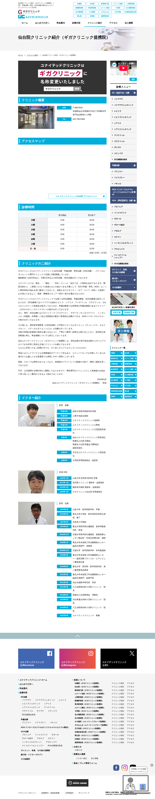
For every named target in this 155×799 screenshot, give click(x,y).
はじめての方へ (26, 684)
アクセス (130, 683)
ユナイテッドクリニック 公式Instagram (73, 663)
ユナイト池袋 (118, 4)
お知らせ (78, 750)
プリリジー (118, 171)
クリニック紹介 (32, 55)
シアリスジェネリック (123, 129)
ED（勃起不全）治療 (120, 93)
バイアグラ (118, 99)
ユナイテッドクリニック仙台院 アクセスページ (76, 196)
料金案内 (23, 688)
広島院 (92, 16)
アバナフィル (119, 135)
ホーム (20, 55)
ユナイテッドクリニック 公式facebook (32, 663)
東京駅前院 (92, 8)
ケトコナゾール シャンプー (120, 256)
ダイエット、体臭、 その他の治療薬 (120, 270)
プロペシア (118, 207)
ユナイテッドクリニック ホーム (33, 680)
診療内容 (23, 693)
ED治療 (24, 697)
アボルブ (117, 231)
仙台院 (92, 4)
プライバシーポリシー (27, 793)
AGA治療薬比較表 (121, 264)
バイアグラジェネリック (123, 105)
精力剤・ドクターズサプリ (32, 755)
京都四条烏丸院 (130, 12)
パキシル (117, 184)
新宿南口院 (105, 4)
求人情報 (94, 758)
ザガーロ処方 (119, 225)
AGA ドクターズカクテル (122, 191)
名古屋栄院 (79, 12)
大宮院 (118, 8)
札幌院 (79, 4)
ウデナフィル (119, 141)
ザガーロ (117, 219)
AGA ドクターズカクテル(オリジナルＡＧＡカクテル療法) (44, 727)
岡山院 (79, 16)
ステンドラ (118, 153)
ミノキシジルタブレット (123, 243)
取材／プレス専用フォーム (85, 763)
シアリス (117, 123)
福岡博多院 (105, 16)
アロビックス (119, 249)
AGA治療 (25, 731)
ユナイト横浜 (105, 8)
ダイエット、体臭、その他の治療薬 (35, 750)
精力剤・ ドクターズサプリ (119, 279)
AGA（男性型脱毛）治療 (122, 200)
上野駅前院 (131, 4)
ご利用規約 (69, 793)
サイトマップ (83, 793)
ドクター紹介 (81, 758)
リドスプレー (119, 177)
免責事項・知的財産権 (50, 793)
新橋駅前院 (79, 8)
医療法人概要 (79, 754)
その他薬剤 (25, 759)
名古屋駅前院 (130, 8)
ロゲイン (117, 237)
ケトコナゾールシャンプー (33, 745)
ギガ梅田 (92, 12)
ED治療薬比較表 (120, 159)
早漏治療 (115, 165)
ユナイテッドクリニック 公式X (114, 663)
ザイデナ (117, 147)
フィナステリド (120, 213)
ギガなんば (105, 12)
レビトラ (117, 111)
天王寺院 (118, 12)
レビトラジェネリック (123, 117)
